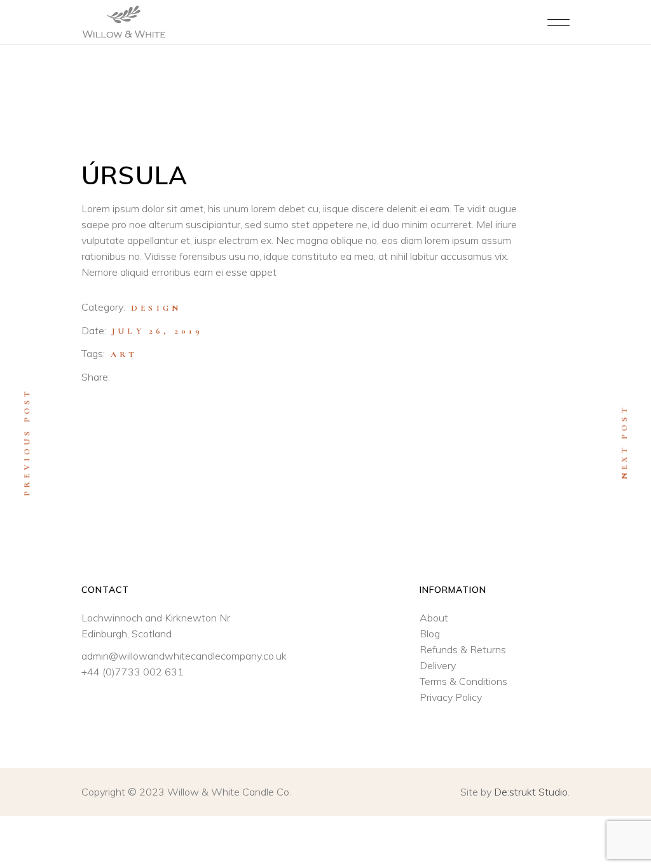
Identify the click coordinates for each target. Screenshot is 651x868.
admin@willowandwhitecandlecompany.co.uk (184, 655)
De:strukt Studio (531, 791)
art (124, 354)
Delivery (438, 665)
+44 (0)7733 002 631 (132, 671)
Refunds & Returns (463, 649)
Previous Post (27, 442)
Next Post (624, 442)
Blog (430, 633)
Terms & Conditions (463, 681)
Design (156, 308)
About (434, 617)
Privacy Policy (451, 697)
